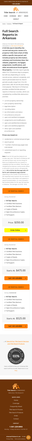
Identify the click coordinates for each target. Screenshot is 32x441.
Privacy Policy (9, 439)
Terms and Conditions (20, 439)
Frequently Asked (16, 406)
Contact (16, 19)
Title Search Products (17, 46)
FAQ (16, 370)
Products (9, 23)
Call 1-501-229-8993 (15, 278)
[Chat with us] (28, 437)
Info (19, 16)
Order (26, 16)
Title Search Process (16, 409)
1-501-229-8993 (16, 4)
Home (6, 16)
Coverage (12, 16)
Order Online (15, 230)
